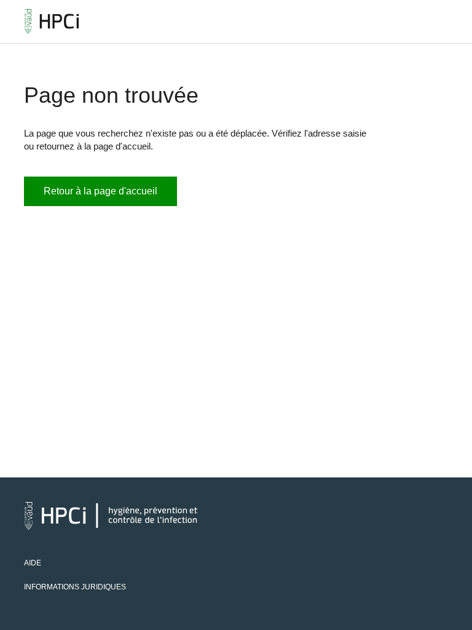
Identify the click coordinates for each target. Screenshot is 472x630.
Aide (32, 563)
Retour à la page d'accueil (100, 191)
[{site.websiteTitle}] (51, 21)
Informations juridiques (75, 587)
